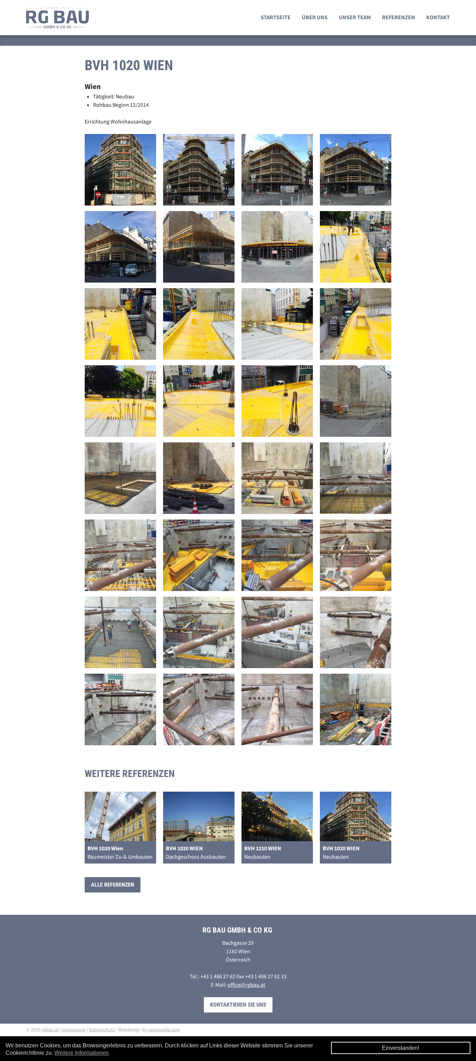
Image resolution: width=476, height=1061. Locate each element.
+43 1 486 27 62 (217, 976)
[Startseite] (57, 17)
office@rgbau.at (246, 984)
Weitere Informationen (81, 1053)
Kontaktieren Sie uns (238, 1004)
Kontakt (438, 17)
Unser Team (355, 17)
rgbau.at (50, 1030)
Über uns (315, 17)
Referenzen (398, 17)
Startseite (276, 17)
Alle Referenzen (112, 884)
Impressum (74, 1030)
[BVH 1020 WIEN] (123, 171)
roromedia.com (164, 1030)
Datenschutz (102, 1030)
